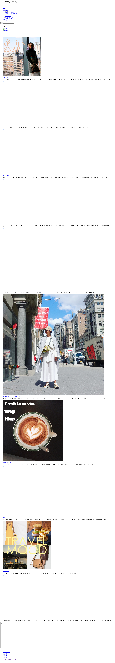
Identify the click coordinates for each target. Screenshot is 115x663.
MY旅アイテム (6, 222)
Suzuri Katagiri (6, 175)
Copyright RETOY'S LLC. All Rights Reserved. (9, 659)
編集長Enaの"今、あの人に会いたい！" (11, 396)
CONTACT (5, 653)
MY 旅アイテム (8, 18)
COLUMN (5, 20)
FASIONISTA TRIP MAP (10, 17)
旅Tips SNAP (5, 77)
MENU (1, 6)
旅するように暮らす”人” (10, 12)
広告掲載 (5, 654)
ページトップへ (3, 657)
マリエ (4, 517)
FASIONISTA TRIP (7, 10)
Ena (3, 618)
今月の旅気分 (8, 16)
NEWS (4, 9)
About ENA (5, 655)
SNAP (4, 19)
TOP (4, 8)
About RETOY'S (6, 652)
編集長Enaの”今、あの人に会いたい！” (13, 13)
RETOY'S (2, 4)
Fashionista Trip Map (7, 462)
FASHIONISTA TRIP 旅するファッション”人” (12, 289)
